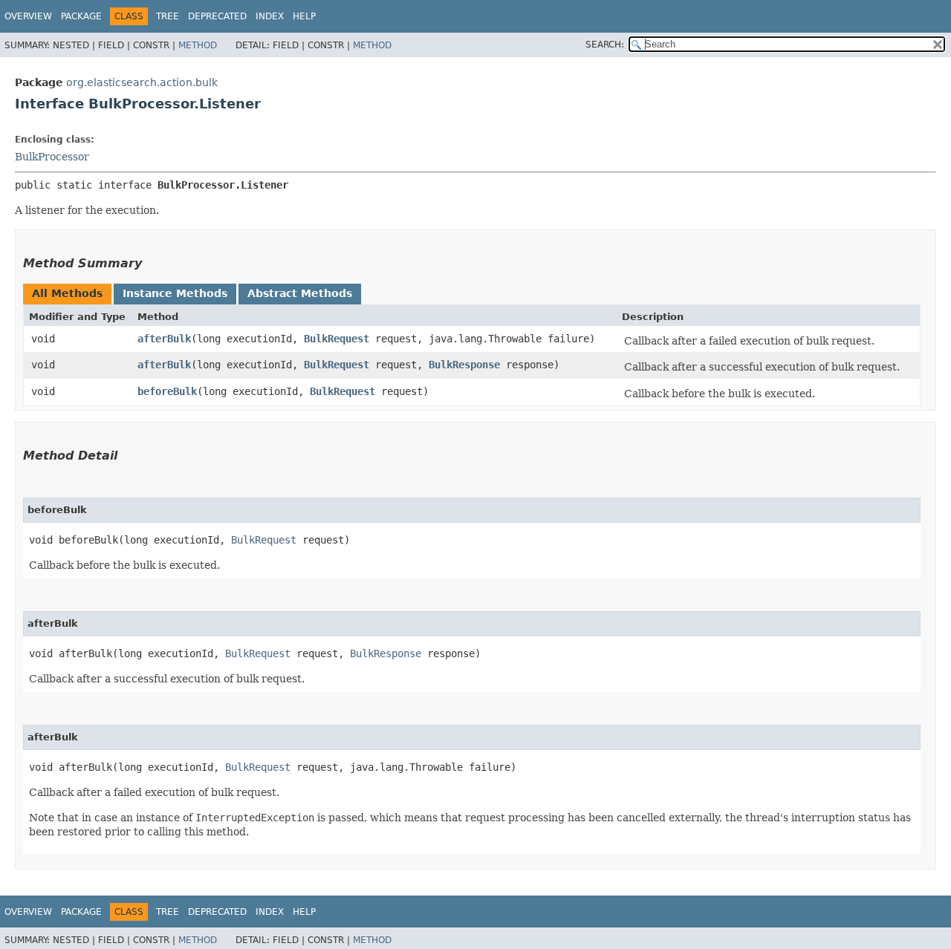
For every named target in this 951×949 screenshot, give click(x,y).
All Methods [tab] (67, 293)
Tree (167, 16)
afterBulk (164, 339)
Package (81, 16)
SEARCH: (604, 44)
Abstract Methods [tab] (299, 293)
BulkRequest (336, 339)
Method (197, 45)
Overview (28, 16)
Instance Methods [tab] (175, 293)
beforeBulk (167, 391)
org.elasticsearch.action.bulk (142, 82)
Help (304, 16)
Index (270, 16)
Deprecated (217, 16)
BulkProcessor (52, 157)
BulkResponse (464, 365)
